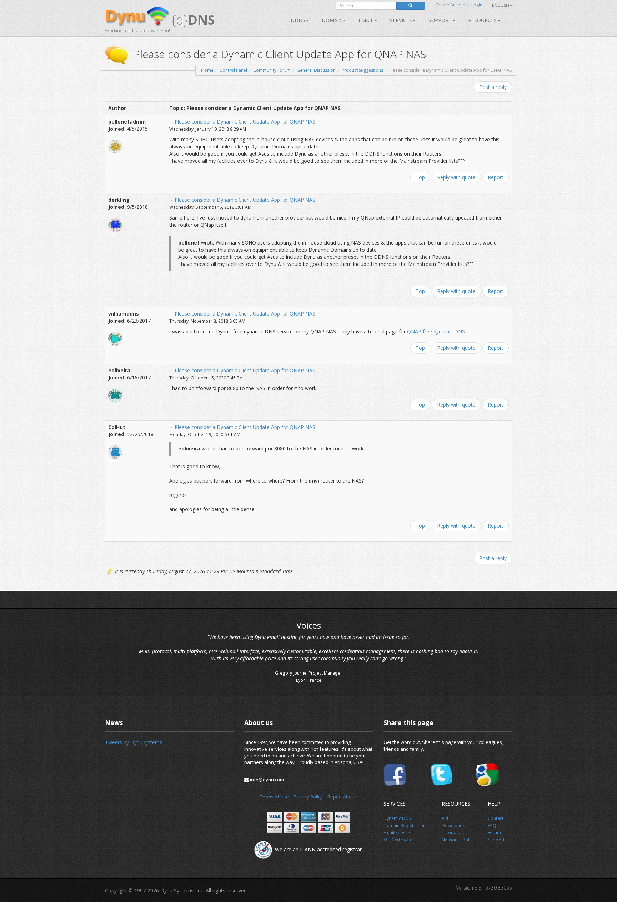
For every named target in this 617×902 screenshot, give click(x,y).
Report (495, 177)
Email (365, 20)
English (500, 5)
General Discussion (316, 70)
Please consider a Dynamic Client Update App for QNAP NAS (245, 121)
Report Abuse (342, 796)
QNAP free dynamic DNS (436, 331)
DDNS (298, 20)
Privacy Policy (308, 796)
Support (440, 20)
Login (476, 5)
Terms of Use (274, 796)
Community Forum (272, 70)
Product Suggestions (362, 70)
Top (420, 177)
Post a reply (493, 87)
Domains (334, 20)
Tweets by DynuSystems (133, 742)
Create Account (451, 5)
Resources (482, 20)
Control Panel (233, 70)
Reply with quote (456, 177)
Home (207, 70)
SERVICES (401, 20)
